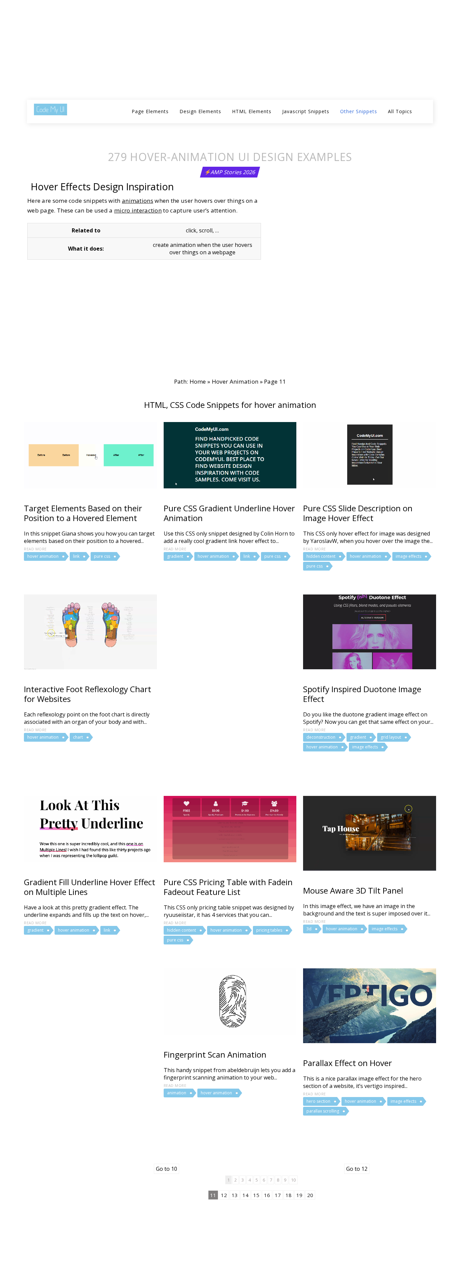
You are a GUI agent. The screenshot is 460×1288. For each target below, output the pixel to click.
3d (308, 929)
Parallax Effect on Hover (347, 1062)
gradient (175, 556)
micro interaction (138, 210)
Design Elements (200, 111)
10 (293, 1180)
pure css (102, 556)
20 (310, 1195)
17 (278, 1195)
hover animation (235, 381)
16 (267, 1195)
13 (235, 1195)
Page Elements (150, 111)
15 (256, 1195)
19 (299, 1195)
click (191, 230)
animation (176, 1093)
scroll (205, 230)
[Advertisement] (204, 50)
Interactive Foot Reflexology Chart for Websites (87, 693)
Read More (35, 548)
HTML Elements (251, 111)
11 (213, 1195)
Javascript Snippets (305, 111)
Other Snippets (358, 111)
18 (289, 1195)
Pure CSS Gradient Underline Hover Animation (229, 513)
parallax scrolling (322, 1111)
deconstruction (320, 737)
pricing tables (269, 930)
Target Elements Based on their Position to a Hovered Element (83, 513)
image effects (408, 556)
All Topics (400, 111)
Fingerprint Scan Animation (215, 1054)
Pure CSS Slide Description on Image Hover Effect (358, 513)
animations (137, 200)
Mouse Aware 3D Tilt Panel (353, 890)
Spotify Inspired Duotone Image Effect (362, 693)
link (76, 556)
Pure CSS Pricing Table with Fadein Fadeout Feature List (228, 886)
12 (224, 1195)
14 (245, 1195)
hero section (318, 1101)
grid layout (391, 737)
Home (198, 381)
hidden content (320, 556)
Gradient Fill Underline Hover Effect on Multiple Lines (89, 886)
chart (78, 737)
